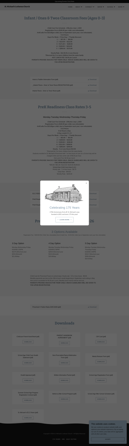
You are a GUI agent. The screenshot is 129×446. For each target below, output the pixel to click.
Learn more (64, 219)
